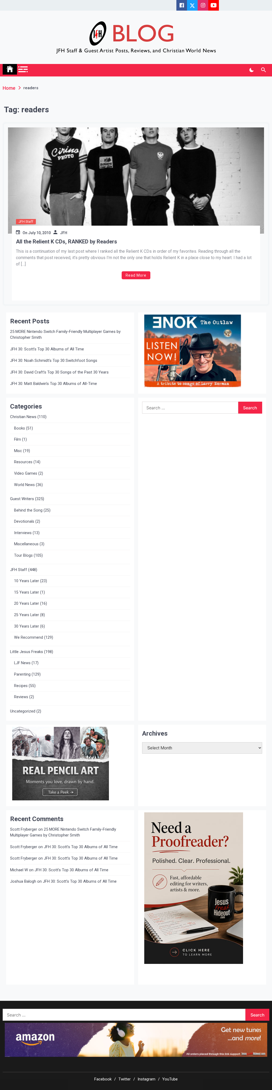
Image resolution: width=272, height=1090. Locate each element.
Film (17, 439)
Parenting (22, 674)
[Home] (10, 69)
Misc (18, 451)
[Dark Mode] (251, 70)
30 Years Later (26, 626)
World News (24, 485)
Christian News (23, 416)
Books (19, 428)
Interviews (23, 533)
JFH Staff (26, 222)
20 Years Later (26, 603)
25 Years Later (26, 615)
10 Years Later (26, 581)
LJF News (22, 663)
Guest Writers (22, 498)
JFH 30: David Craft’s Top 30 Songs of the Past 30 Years (59, 372)
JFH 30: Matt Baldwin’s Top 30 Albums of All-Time (53, 383)
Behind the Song (28, 510)
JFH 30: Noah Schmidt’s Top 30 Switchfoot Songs (53, 360)
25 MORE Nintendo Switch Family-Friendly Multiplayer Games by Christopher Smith (65, 334)
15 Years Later (26, 592)
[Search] (263, 70)
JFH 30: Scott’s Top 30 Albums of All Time (47, 349)
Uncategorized (22, 711)
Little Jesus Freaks (26, 651)
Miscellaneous (26, 544)
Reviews (21, 697)
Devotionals (24, 521)
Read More (136, 275)
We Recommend (28, 637)
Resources (23, 462)
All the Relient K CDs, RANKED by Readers (66, 241)
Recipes (21, 686)
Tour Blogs (23, 555)
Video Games (25, 473)
